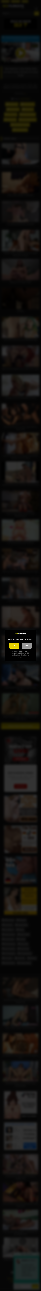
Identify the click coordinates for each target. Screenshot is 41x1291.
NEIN (27, 645)
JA (14, 645)
